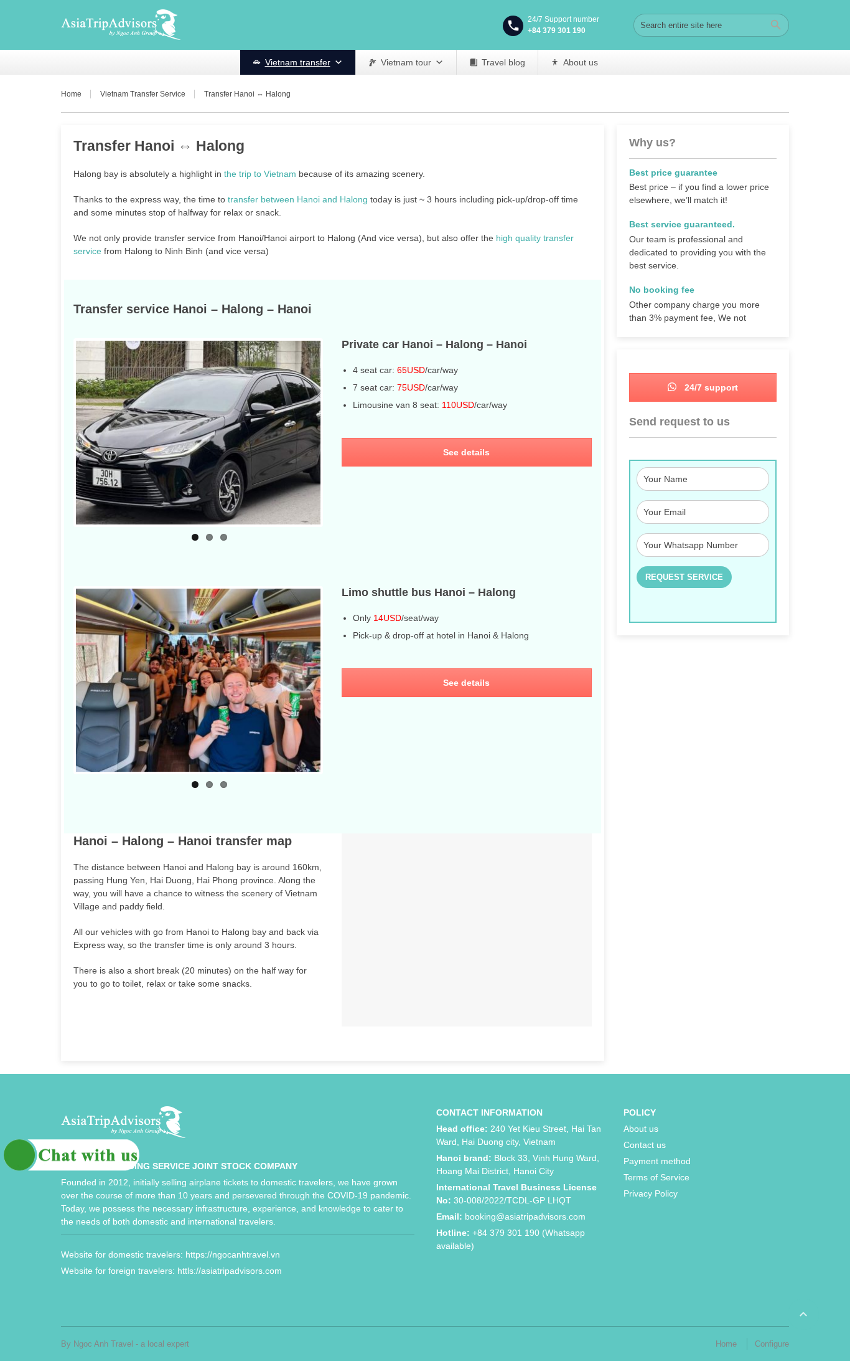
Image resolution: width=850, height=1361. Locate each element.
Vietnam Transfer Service (142, 94)
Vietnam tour (406, 62)
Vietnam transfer (297, 62)
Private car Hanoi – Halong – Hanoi (434, 344)
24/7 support (710, 387)
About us (580, 62)
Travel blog (503, 62)
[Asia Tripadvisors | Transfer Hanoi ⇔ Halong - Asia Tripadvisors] (120, 24)
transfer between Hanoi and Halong (298, 199)
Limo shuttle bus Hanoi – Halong (429, 592)
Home (71, 94)
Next (339, 432)
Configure (772, 1344)
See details (466, 452)
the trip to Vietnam (260, 174)
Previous (57, 432)
